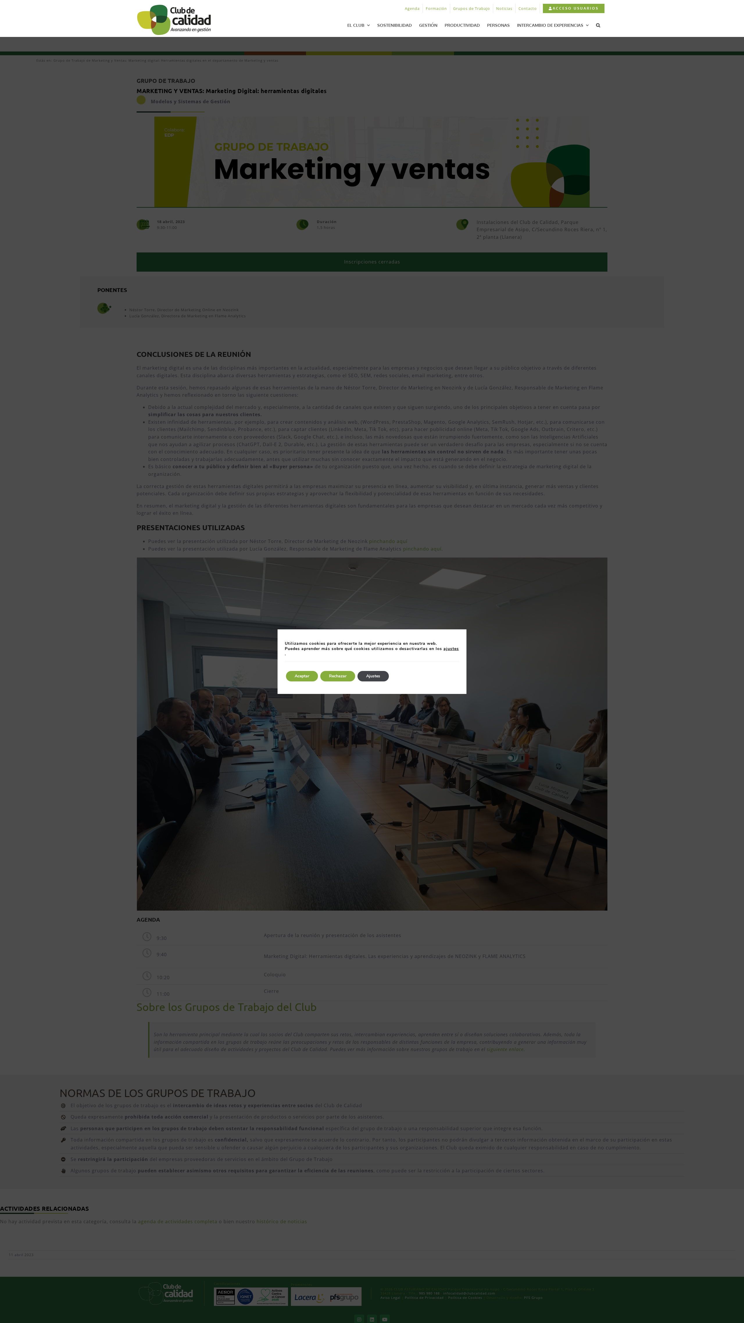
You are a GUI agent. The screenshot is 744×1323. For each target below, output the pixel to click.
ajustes (451, 648)
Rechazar (337, 676)
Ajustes (373, 676)
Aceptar (302, 676)
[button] (598, 25)
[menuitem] (573, 8)
